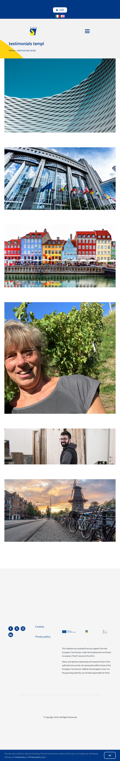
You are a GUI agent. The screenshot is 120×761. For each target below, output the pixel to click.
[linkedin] (10, 634)
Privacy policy (34, 757)
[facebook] (10, 628)
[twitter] (16, 628)
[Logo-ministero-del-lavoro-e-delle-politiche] (105, 631)
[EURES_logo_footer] (87, 631)
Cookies (39, 627)
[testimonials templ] (60, 95)
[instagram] (23, 628)
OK (110, 755)
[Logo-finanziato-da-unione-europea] (69, 631)
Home (12, 50)
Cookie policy (20, 757)
